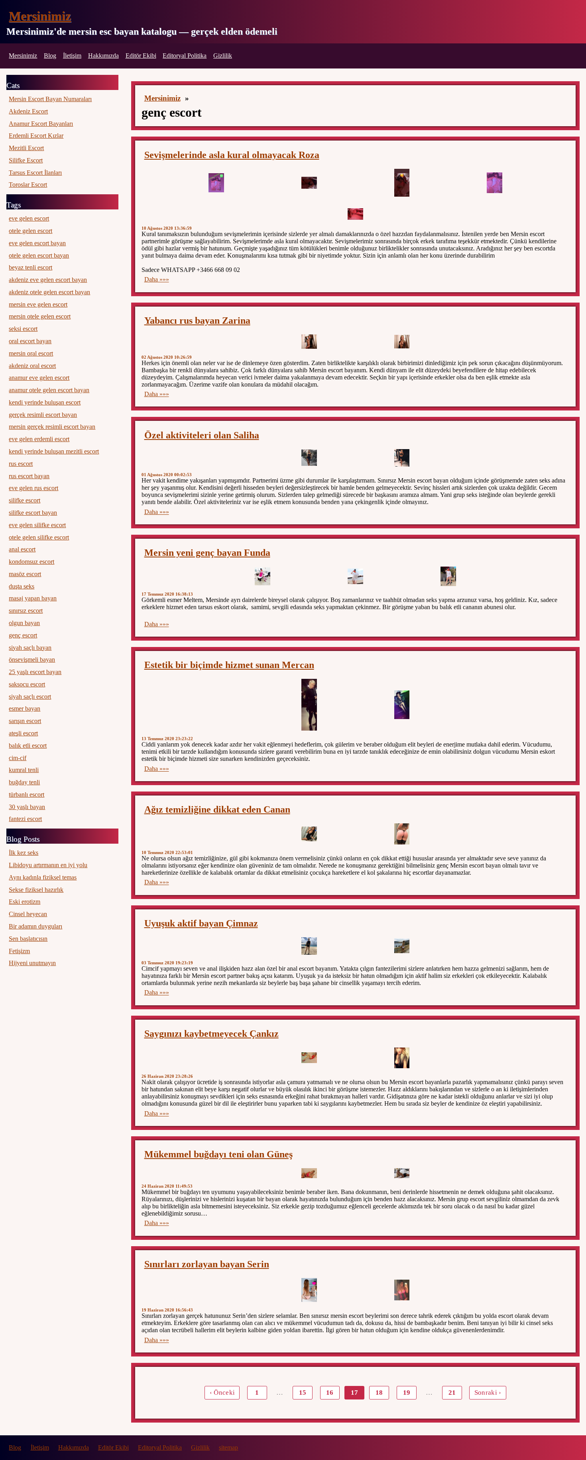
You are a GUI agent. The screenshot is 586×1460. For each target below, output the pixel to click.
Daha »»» (156, 279)
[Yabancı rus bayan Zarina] (309, 341)
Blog (50, 55)
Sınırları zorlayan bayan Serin (206, 1264)
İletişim (72, 55)
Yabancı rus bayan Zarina (197, 320)
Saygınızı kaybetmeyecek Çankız (211, 1033)
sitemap (228, 1447)
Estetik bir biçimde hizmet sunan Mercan (229, 665)
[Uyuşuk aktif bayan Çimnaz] (309, 946)
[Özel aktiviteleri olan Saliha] (309, 457)
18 (379, 1392)
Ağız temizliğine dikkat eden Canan (217, 809)
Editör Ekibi (141, 55)
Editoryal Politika (184, 55)
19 (406, 1392)
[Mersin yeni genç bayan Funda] (263, 576)
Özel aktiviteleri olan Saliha (201, 435)
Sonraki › (487, 1392)
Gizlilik (222, 55)
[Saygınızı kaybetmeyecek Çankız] (309, 1057)
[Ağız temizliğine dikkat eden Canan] (309, 834)
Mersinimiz (40, 16)
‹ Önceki (222, 1392)
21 (452, 1392)
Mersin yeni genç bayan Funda (207, 552)
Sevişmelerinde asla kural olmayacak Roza (231, 155)
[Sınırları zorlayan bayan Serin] (309, 1290)
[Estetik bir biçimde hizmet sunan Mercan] (309, 705)
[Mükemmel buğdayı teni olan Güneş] (309, 1173)
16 (329, 1392)
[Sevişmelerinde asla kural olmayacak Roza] (216, 182)
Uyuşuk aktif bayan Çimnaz (201, 923)
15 (302, 1392)
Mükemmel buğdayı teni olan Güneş (218, 1154)
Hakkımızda (103, 55)
